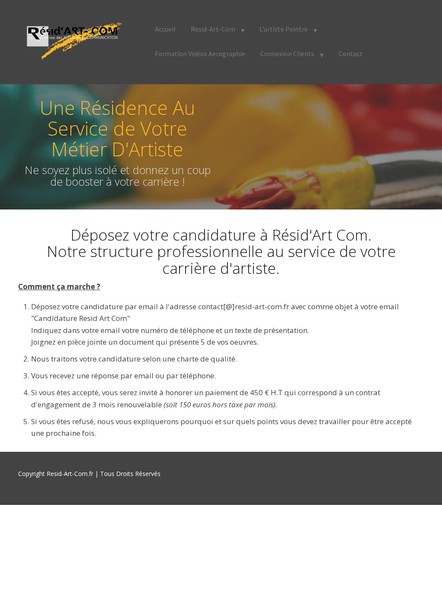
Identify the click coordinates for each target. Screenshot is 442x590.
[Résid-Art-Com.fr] (72, 40)
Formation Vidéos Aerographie (200, 53)
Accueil (165, 29)
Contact (350, 53)
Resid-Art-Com (213, 29)
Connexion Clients (287, 53)
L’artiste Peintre (283, 29)
